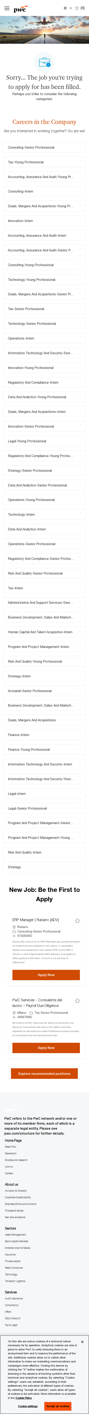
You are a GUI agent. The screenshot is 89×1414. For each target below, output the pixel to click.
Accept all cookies (58, 1406)
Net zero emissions (15, 1217)
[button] (67, 8)
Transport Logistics (15, 1281)
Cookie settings (27, 1406)
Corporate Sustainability (18, 1197)
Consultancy (11, 1305)
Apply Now (59, 975)
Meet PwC (10, 1146)
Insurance (10, 1254)
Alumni (9, 1166)
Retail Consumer (14, 1267)
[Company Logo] (25, 7)
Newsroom (11, 1153)
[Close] (82, 1341)
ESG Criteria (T (13, 1318)
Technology (11, 1274)
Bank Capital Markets (16, 1241)
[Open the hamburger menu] (7, 8)
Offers (8, 1311)
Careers (9, 1173)
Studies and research (16, 1160)
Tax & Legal (11, 1325)
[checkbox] (77, 920)
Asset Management (15, 1234)
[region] (44, 1374)
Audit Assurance (14, 1298)
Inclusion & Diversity (16, 1190)
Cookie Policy (24, 1397)
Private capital (12, 1261)
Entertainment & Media (17, 1247)
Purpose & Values (14, 1210)
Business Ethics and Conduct (20, 1203)
